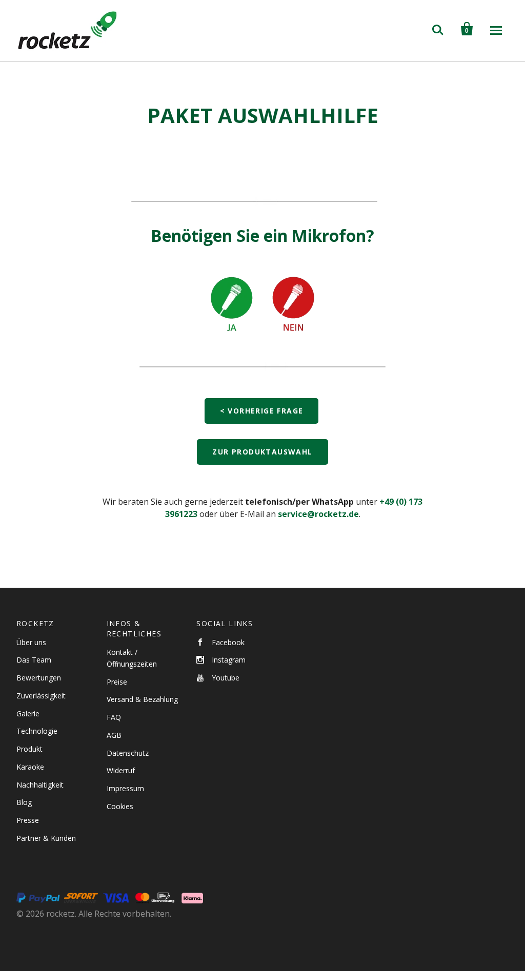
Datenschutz (128, 753)
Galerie (27, 713)
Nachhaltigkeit (40, 785)
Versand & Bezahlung (142, 699)
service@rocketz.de (318, 514)
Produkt (29, 749)
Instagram (229, 660)
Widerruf (121, 770)
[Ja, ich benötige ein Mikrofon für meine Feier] (231, 342)
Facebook (228, 642)
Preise (117, 682)
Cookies (120, 806)
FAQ (114, 717)
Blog (24, 802)
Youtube (225, 678)
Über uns (31, 642)
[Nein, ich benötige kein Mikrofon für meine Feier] (293, 342)
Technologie (36, 731)
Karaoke (30, 767)
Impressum (125, 788)
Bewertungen (38, 678)
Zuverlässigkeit (41, 695)
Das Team (33, 660)
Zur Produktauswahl (262, 452)
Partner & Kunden (46, 838)
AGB (114, 735)
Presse (27, 820)
